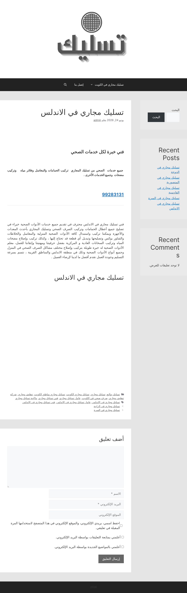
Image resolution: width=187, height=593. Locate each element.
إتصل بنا (78, 84)
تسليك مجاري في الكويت (109, 84)
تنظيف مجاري (25, 394)
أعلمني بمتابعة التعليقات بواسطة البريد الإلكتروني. (88, 537)
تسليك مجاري (98, 394)
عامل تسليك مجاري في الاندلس (73, 402)
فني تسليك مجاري (48, 398)
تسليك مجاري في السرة (107, 410)
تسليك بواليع (113, 394)
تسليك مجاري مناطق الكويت (49, 394)
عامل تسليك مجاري (70, 398)
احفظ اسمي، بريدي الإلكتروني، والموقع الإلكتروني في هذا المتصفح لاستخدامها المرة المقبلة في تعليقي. (65, 525)
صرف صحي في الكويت (95, 398)
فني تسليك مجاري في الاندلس (38, 402)
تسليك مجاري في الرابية (107, 406)
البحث (176, 110)
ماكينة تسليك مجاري (26, 398)
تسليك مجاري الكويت (77, 394)
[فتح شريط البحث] (65, 84)
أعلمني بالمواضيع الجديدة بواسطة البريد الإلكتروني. (87, 547)
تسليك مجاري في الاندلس (106, 402)
